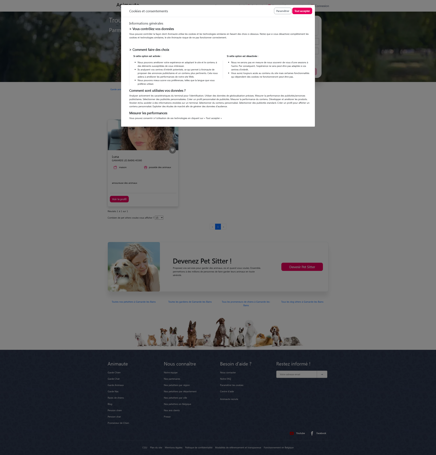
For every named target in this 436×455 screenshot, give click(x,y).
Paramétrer (282, 11)
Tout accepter (302, 11)
